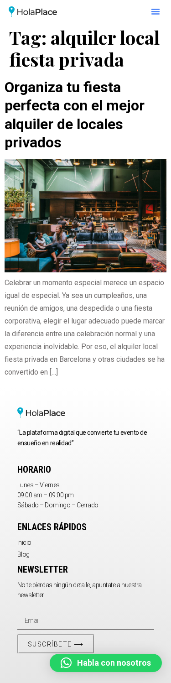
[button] (155, 11)
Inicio (24, 542)
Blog (23, 554)
